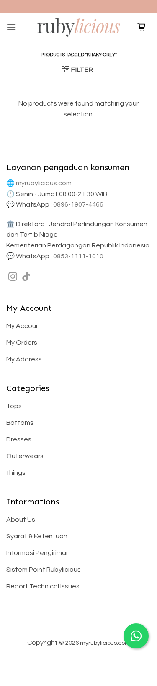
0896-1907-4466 (78, 204)
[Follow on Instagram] (12, 277)
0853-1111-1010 (78, 256)
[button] (11, 27)
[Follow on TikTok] (26, 277)
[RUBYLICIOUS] (79, 27)
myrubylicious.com (44, 183)
